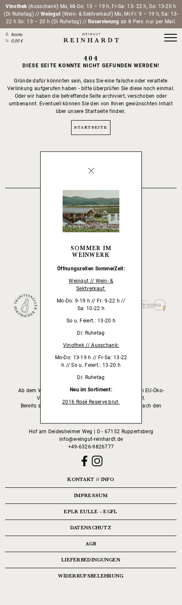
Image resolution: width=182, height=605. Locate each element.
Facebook (84, 461)
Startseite (90, 127)
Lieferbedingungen (90, 559)
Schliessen (91, 171)
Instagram (97, 461)
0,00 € (17, 40)
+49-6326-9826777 (91, 447)
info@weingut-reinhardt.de (91, 439)
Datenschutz (90, 527)
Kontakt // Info (90, 479)
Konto (16, 34)
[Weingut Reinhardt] (91, 38)
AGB (90, 543)
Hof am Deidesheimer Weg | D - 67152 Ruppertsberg (91, 431)
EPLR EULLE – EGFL (90, 511)
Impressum (91, 495)
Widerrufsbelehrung (90, 575)
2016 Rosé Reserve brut (91, 402)
